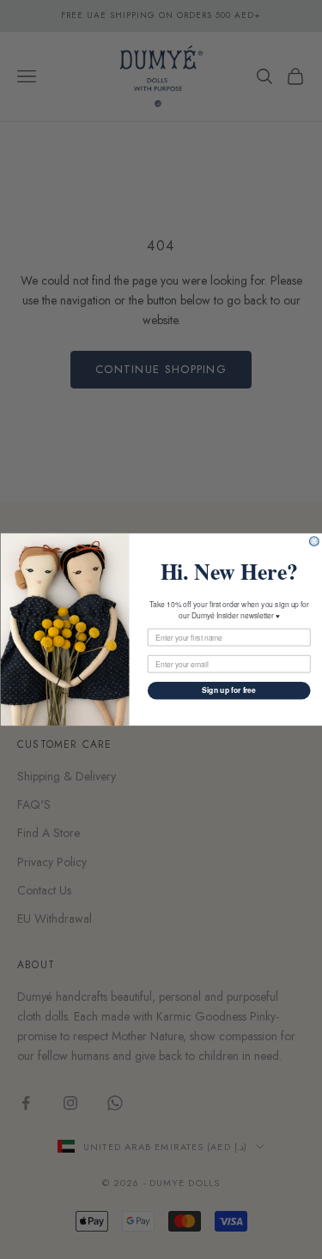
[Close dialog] (314, 541)
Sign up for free (229, 690)
